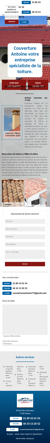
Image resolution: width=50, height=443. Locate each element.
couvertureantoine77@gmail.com (30, 293)
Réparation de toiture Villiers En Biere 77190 (31, 371)
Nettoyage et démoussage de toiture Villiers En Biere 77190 (43, 379)
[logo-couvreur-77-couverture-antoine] (3, 15)
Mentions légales (25, 439)
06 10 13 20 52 (20, 288)
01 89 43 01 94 (20, 283)
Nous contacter (38, 85)
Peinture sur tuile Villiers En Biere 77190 (20, 379)
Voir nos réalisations (14, 85)
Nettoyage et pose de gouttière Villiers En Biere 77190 (9, 372)
